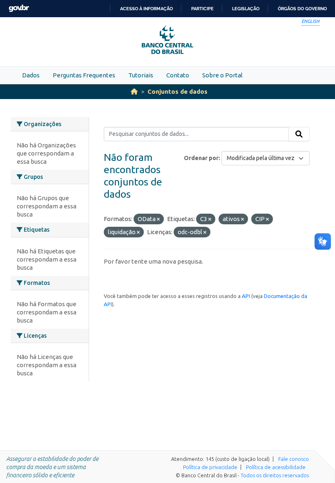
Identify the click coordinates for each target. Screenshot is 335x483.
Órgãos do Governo (302, 8)
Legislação (245, 8)
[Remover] (158, 219)
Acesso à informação (146, 8)
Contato (177, 75)
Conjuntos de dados (177, 91)
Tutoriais (140, 75)
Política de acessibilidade (276, 467)
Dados (31, 75)
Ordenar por (201, 158)
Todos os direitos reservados (275, 475)
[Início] (134, 91)
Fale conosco (293, 459)
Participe (202, 8)
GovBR (19, 8)
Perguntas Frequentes (84, 75)
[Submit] (299, 134)
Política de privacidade (210, 467)
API (246, 296)
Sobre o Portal (222, 75)
